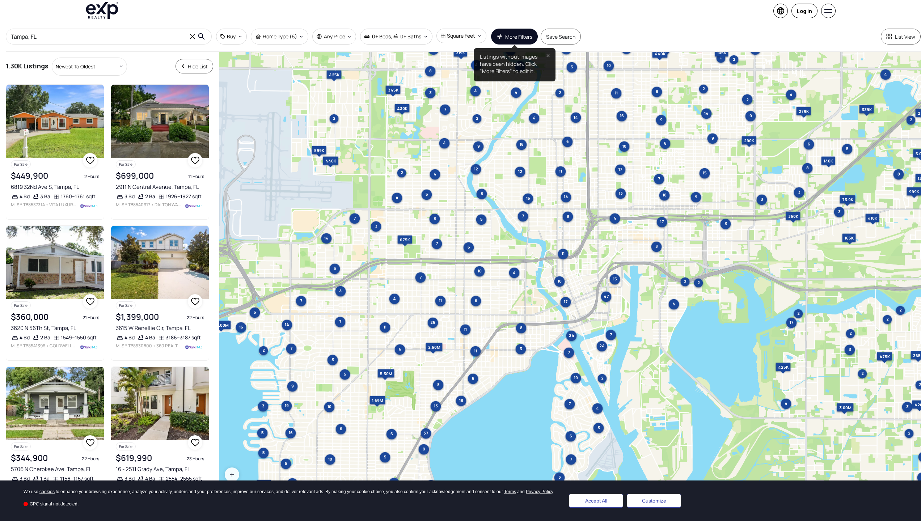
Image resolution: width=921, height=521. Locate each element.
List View (905, 36)
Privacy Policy (539, 491)
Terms (510, 491)
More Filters (518, 36)
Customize (654, 501)
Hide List (198, 66)
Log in (804, 11)
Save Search (560, 36)
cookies (47, 491)
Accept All (596, 501)
